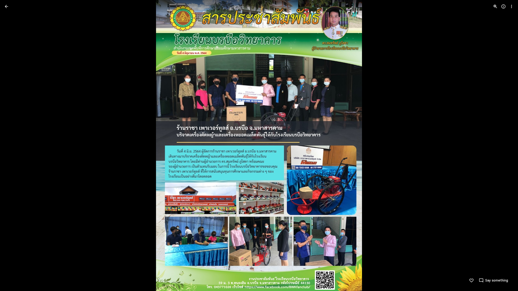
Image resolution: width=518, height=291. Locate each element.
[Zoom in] (495, 6)
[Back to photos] (6, 6)
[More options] (511, 6)
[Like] (471, 280)
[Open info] (503, 6)
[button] (11, 145)
